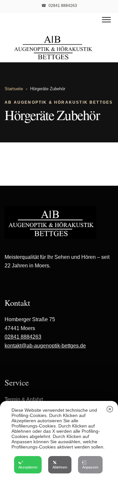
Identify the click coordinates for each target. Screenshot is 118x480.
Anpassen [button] (90, 467)
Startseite (14, 88)
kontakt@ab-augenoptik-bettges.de (45, 345)
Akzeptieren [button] (27, 467)
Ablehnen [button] (59, 467)
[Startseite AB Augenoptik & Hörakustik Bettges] (53, 47)
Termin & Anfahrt (24, 399)
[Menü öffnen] (106, 19)
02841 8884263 (23, 337)
